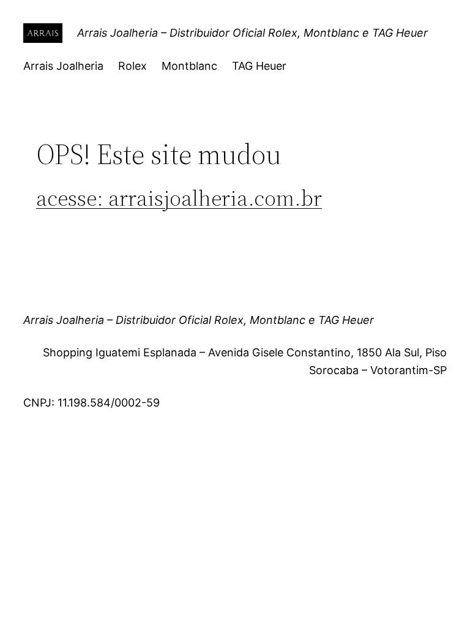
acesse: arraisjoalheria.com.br (179, 198)
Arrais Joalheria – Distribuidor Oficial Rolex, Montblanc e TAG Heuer (252, 32)
